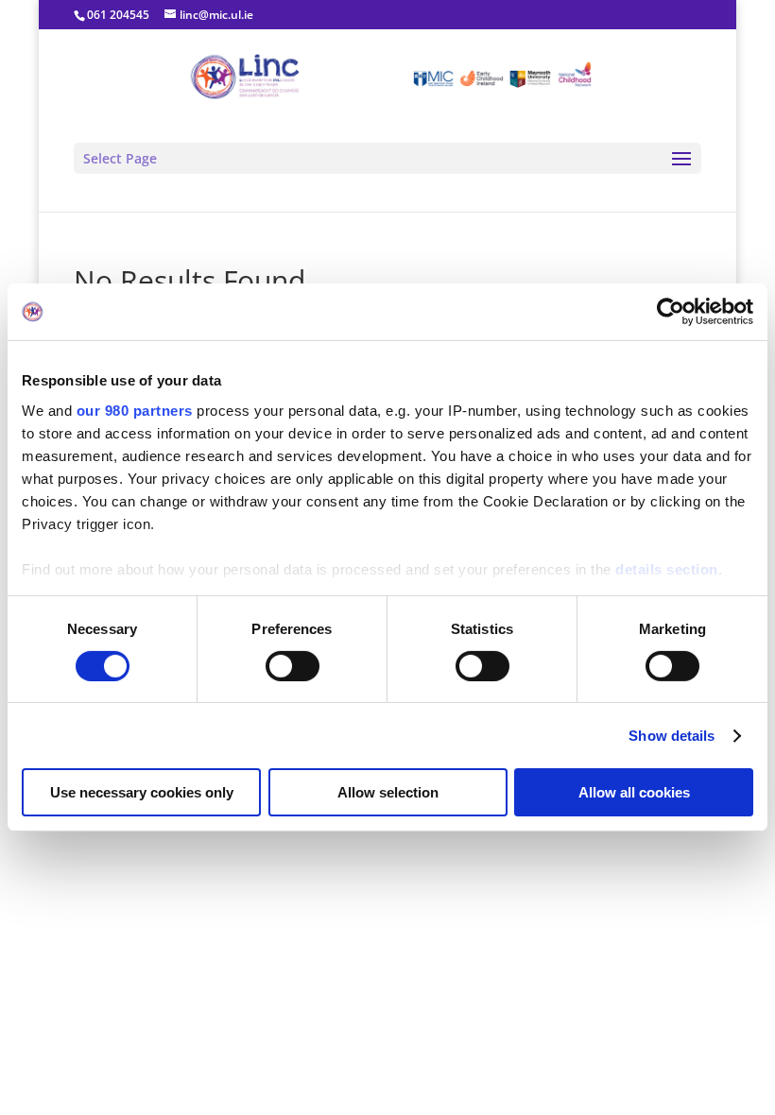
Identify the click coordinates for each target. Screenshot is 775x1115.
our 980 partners (135, 410)
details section (666, 568)
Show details (672, 736)
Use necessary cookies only (141, 792)
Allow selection (388, 792)
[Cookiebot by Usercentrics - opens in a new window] (670, 312)
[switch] (292, 666)
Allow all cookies (634, 792)
